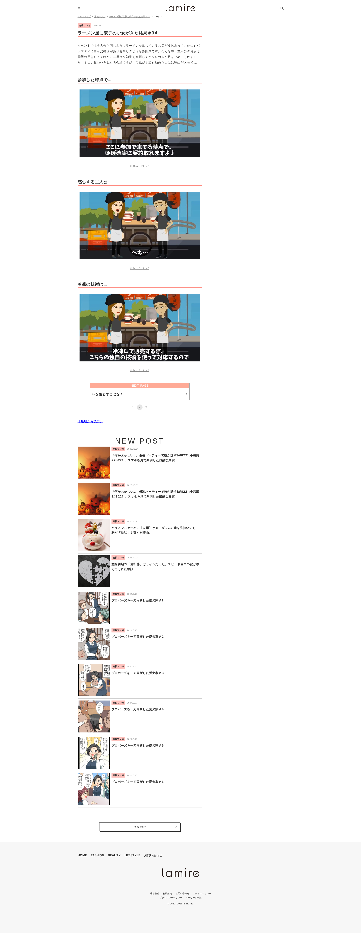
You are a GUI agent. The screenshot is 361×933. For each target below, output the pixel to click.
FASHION (97, 855)
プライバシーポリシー (170, 897)
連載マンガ (99, 16)
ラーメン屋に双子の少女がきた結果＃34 (129, 16)
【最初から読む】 (90, 421)
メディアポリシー (202, 893)
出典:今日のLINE (139, 166)
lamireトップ (84, 16)
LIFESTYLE (132, 855)
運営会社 (154, 893)
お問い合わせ (153, 855)
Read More (139, 826)
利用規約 (167, 893)
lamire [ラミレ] (180, 7)
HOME (82, 855)
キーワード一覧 (194, 897)
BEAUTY (114, 855)
